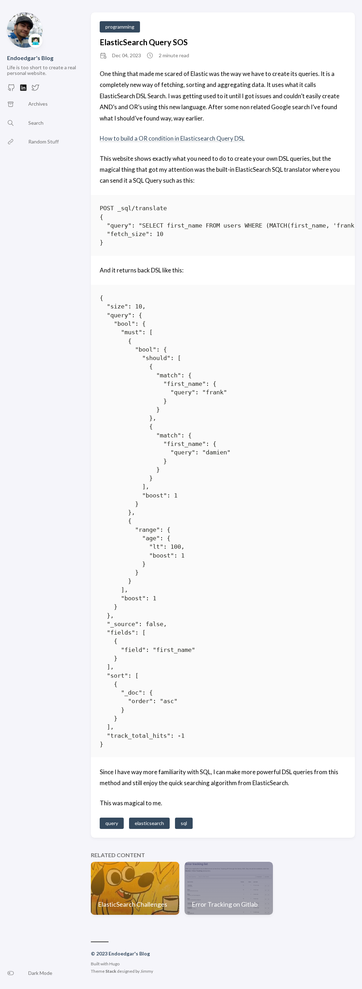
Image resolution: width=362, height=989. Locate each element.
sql (184, 823)
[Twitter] (35, 89)
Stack (110, 971)
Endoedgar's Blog (30, 57)
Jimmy (146, 971)
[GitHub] (11, 89)
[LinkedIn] (23, 89)
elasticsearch (149, 823)
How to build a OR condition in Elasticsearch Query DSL (172, 138)
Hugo (114, 963)
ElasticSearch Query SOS (144, 42)
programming (119, 27)
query (111, 823)
